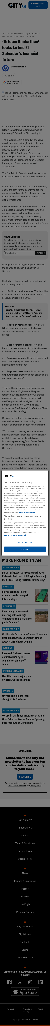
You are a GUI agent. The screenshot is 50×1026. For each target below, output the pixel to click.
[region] (25, 513)
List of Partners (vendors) (15, 535)
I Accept (25, 549)
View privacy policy (27, 512)
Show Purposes (25, 542)
